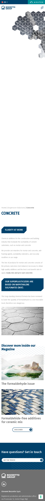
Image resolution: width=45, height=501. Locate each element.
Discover (18, 430)
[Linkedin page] (3, 484)
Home (3, 208)
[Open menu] (42, 7)
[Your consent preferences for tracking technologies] (41, 496)
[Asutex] (36, 2)
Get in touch (9, 460)
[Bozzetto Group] (8, 7)
